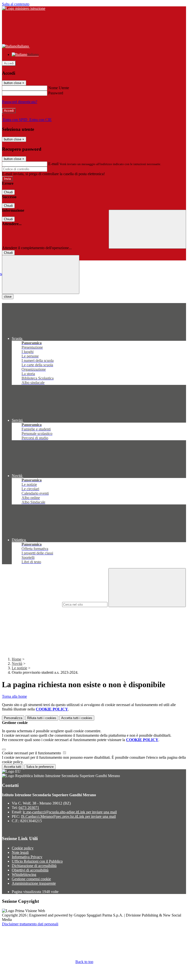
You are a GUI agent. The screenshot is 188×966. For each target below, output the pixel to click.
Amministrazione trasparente (34, 883)
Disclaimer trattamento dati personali (30, 924)
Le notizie (19, 668)
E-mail (53, 164)
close (8, 296)
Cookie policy (23, 848)
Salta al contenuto (15, 4)
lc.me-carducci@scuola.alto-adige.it (70, 812)
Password (55, 93)
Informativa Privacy (27, 857)
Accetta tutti (76, 718)
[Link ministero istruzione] (23, 8)
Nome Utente (58, 88)
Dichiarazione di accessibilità (34, 866)
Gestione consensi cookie (31, 879)
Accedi (9, 63)
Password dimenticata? (19, 102)
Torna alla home (14, 696)
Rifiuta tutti (41, 718)
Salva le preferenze (40, 767)
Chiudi (8, 192)
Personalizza (13, 718)
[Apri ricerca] (147, 229)
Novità (17, 663)
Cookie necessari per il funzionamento (32, 753)
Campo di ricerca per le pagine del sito (31, 604)
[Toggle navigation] (40, 274)
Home (16, 659)
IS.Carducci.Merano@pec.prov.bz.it (68, 816)
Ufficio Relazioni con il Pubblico (37, 861)
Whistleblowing (24, 874)
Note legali (20, 852)
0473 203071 (29, 808)
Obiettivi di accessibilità (30, 870)
